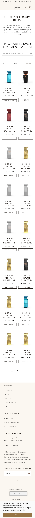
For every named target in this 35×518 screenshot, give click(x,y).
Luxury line (8, 418)
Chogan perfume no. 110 (25, 90)
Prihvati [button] (17, 515)
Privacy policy (10, 402)
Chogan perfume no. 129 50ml (9, 90)
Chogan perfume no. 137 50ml (9, 166)
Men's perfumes (10, 427)
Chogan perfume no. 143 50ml (9, 241)
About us (7, 398)
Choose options (25, 100)
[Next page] (23, 370)
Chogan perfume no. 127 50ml (9, 315)
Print (6, 406)
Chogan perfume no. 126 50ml (9, 278)
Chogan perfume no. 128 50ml (26, 352)
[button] (4, 7)
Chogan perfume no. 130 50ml (26, 129)
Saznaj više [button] (21, 510)
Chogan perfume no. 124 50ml (9, 352)
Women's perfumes (11, 422)
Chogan (7, 394)
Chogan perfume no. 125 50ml (26, 315)
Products (8, 390)
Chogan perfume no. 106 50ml (26, 241)
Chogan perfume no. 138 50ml (26, 278)
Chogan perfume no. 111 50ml (9, 203)
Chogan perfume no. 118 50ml (9, 129)
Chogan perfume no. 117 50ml (26, 166)
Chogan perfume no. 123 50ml (26, 203)
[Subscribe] (29, 473)
